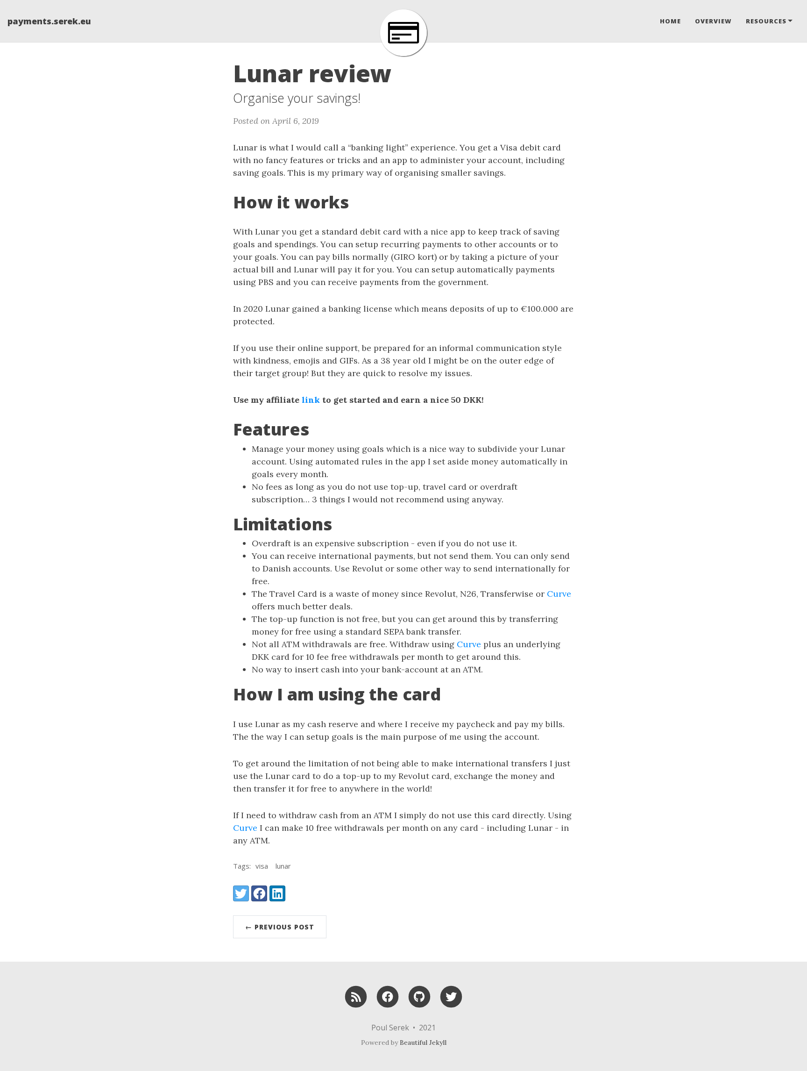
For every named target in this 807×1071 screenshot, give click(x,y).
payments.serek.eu (49, 21)
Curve (559, 593)
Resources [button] (766, 21)
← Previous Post (279, 926)
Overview (713, 21)
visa (261, 866)
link (311, 399)
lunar (283, 866)
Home (670, 21)
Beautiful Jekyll (423, 1042)
